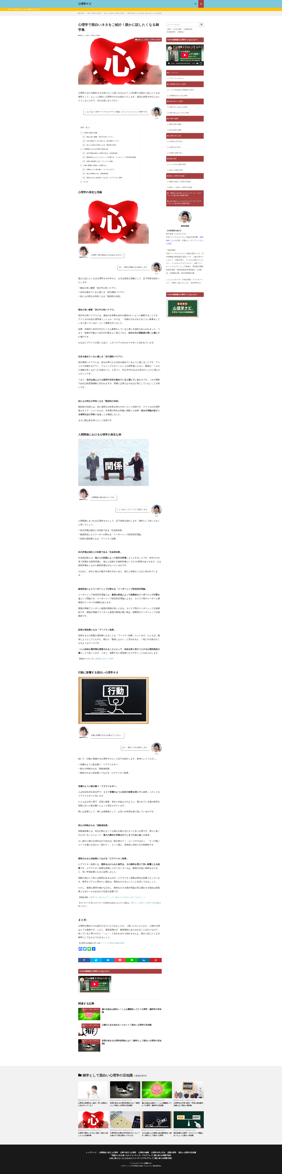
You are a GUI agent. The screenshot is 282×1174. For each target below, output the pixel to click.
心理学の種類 (173, 118)
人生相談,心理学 (188, 29)
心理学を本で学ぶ (175, 147)
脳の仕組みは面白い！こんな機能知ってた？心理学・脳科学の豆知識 (131, 1010)
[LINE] (132, 960)
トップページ (173, 73)
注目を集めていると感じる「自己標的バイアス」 (101, 141)
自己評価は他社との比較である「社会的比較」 (101, 153)
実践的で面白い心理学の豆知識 (180, 181)
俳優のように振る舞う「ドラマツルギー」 (99, 169)
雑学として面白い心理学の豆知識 (114, 13)
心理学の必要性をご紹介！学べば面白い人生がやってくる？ (93, 1104)
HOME (82, 13)
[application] (185, 55)
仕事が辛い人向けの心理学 (178, 107)
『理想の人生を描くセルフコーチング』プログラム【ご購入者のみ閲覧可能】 (184, 194)
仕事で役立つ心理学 (176, 101)
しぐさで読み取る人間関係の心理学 (181, 90)
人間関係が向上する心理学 (178, 95)
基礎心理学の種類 (175, 124)
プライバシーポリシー (176, 78)
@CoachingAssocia (129, 112)
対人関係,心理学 (171, 32)
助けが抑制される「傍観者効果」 (96, 173)
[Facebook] (84, 960)
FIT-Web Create (137, 1166)
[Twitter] (96, 960)
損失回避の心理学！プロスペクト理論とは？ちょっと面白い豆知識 (188, 1134)
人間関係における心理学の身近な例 (94, 149)
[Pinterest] (156, 960)
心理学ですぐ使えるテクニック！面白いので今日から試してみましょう (117, 897)
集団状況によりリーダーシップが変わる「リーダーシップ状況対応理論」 (110, 157)
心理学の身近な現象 (89, 133)
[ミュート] (197, 63)
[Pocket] (120, 960)
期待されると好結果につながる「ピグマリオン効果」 (103, 178)
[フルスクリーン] (201, 63)
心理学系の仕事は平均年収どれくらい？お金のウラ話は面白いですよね (125, 1134)
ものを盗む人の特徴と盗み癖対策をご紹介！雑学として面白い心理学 (157, 1134)
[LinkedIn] (144, 960)
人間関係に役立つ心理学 (103, 659)
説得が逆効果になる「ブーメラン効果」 (98, 161)
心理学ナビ (85, 4)
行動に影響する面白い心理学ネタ (94, 165)
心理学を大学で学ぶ (176, 141)
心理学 (169, 29)
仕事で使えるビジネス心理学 (179, 113)
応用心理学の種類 (175, 130)
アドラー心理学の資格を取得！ (113, 943)
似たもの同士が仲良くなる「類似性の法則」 (100, 145)
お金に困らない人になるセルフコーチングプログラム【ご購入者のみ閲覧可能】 (184, 202)
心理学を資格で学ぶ (176, 153)
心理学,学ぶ (181, 32)
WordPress (157, 1166)
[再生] (169, 63)
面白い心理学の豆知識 (94, 13)
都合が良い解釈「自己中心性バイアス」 (98, 137)
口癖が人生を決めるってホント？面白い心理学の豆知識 (126, 1025)
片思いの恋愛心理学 (176, 170)
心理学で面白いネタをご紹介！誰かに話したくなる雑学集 (144, 13)
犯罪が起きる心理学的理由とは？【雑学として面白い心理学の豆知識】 (131, 1042)
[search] (201, 24)
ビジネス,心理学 (177, 29)
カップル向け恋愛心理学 (177, 164)
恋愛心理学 (173, 159)
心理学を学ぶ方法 (175, 136)
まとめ (84, 182)
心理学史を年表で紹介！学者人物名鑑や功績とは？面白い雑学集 (188, 1104)
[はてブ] (108, 960)
